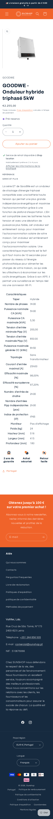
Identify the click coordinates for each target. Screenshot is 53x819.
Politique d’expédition (20, 805)
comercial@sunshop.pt (29, 644)
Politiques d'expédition (19, 592)
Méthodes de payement (19, 607)
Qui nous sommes (16, 562)
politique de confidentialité (21, 599)
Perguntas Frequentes (19, 577)
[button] (7, 14)
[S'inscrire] (43, 537)
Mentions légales (28, 810)
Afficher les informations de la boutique (23, 167)
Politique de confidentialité (28, 795)
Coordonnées (40, 805)
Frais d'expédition (25, 110)
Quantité (7, 125)
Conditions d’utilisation (28, 800)
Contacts (11, 570)
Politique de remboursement (32, 790)
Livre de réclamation (18, 585)
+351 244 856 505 (30, 637)
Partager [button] (11, 471)
